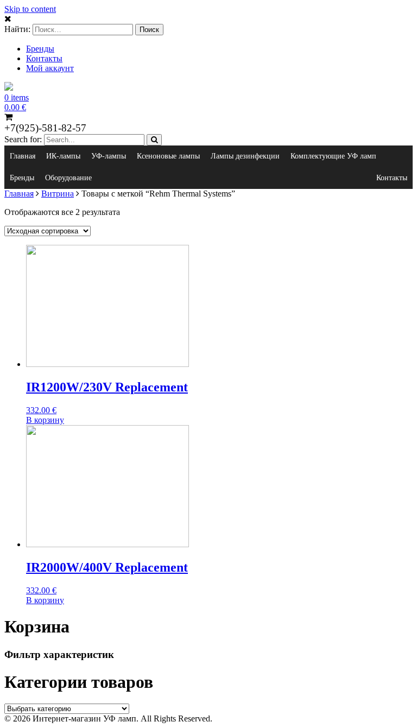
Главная (22, 156)
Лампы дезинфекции (245, 156)
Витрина (57, 193)
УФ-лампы (108, 156)
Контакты (44, 58)
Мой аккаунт (50, 68)
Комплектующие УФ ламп (333, 156)
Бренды (40, 48)
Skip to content (30, 9)
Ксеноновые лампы (168, 156)
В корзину (45, 420)
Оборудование (68, 178)
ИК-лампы (63, 156)
